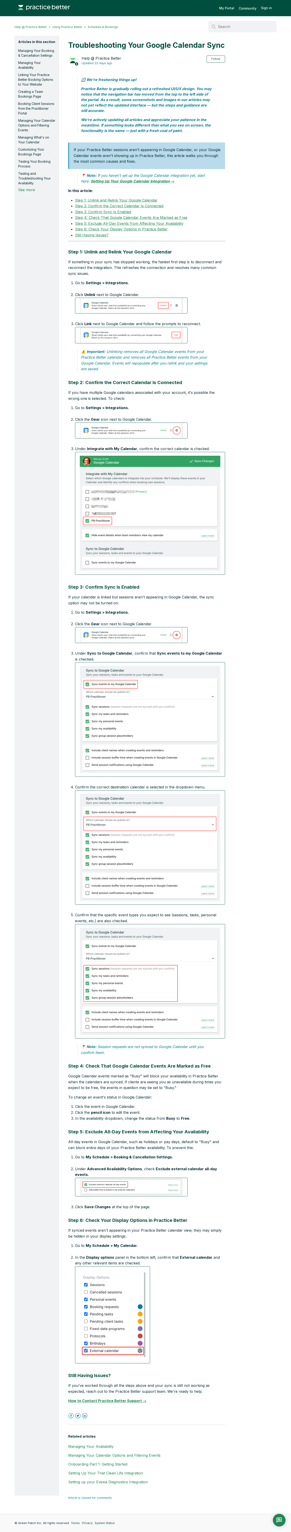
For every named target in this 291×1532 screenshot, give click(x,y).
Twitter (78, 1416)
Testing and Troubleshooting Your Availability (34, 178)
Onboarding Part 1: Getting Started (97, 1464)
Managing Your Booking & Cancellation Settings (36, 53)
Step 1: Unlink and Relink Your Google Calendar (116, 200)
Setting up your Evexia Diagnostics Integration (108, 1482)
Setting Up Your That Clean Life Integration (105, 1473)
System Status (105, 1523)
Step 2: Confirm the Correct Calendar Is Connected (119, 206)
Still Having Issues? (91, 235)
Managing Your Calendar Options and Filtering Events (36, 125)
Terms (75, 1523)
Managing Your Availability (29, 65)
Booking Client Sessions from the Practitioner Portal (36, 108)
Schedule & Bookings (103, 27)
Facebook (71, 1416)
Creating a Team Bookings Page (30, 94)
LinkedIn (85, 1416)
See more (26, 189)
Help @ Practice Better (31, 27)
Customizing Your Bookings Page (31, 151)
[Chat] (279, 1520)
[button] (131, 306)
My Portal (226, 8)
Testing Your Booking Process (34, 164)
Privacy (87, 1523)
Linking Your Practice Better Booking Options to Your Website (35, 79)
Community (247, 8)
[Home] (44, 12)
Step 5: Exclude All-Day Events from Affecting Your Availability (129, 223)
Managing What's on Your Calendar (33, 139)
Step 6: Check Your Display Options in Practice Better (121, 229)
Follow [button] (215, 59)
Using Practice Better (67, 27)
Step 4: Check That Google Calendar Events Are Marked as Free (131, 217)
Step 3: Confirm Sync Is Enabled (103, 212)
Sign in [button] (266, 8)
